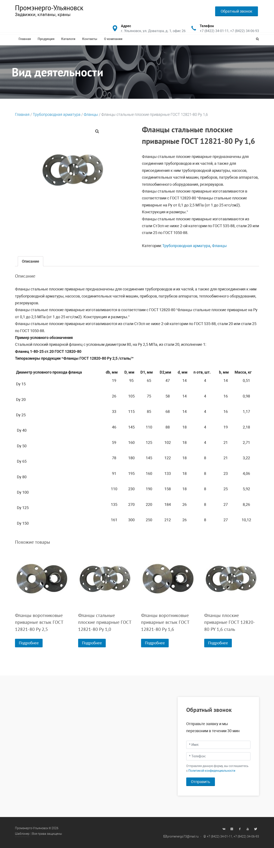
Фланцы (91, 114)
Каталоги (68, 39)
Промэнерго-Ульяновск (49, 7)
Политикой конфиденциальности (211, 771)
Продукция (46, 39)
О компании (113, 39)
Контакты (89, 39)
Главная (25, 39)
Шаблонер (22, 834)
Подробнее (29, 643)
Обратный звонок (236, 11)
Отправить (200, 781)
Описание (30, 261)
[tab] (30, 261)
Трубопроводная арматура (56, 114)
